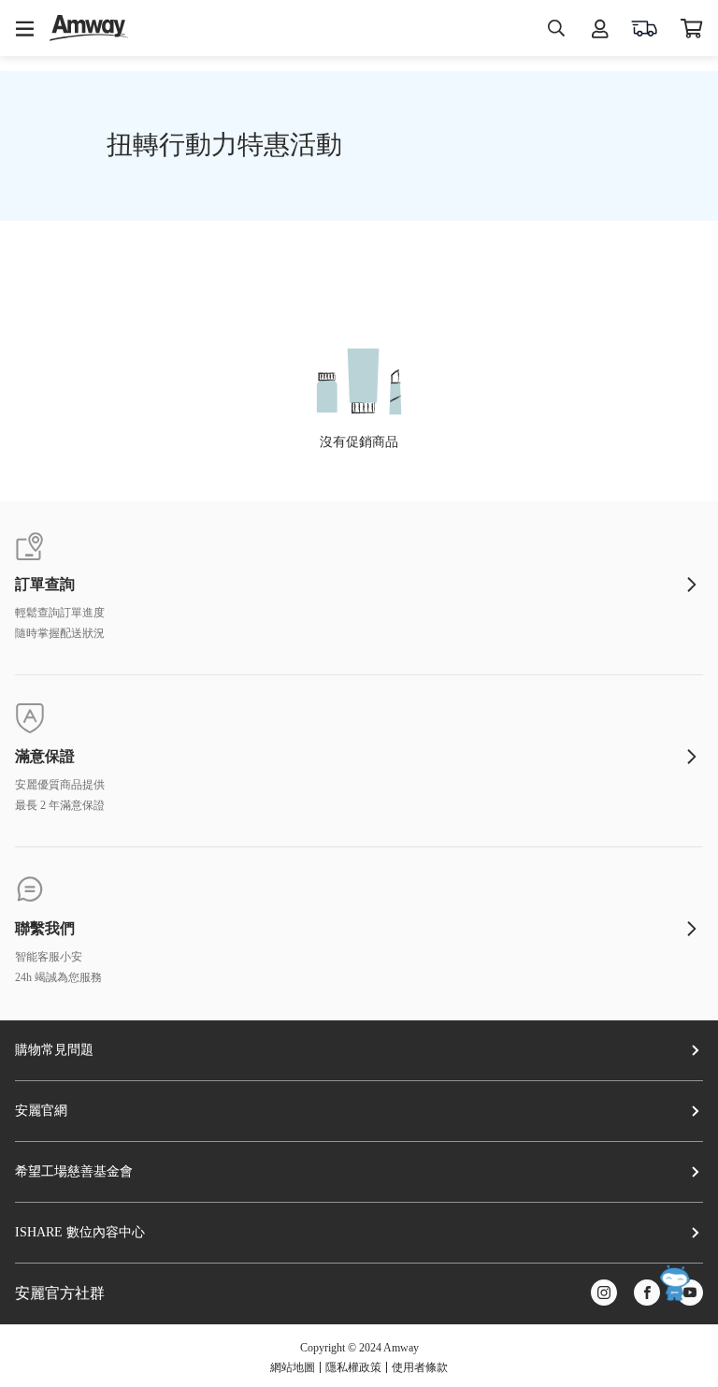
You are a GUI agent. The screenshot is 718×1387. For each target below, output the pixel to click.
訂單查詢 (45, 584)
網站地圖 (292, 1367)
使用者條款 (420, 1367)
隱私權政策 (353, 1367)
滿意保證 (45, 756)
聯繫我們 (45, 928)
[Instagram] (604, 1293)
